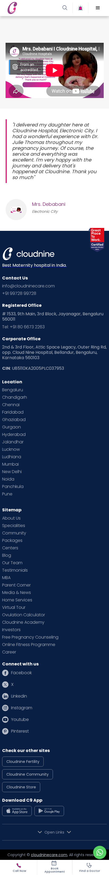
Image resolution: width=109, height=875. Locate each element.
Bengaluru (12, 390)
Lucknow (11, 449)
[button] (98, 8)
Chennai (11, 404)
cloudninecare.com (49, 854)
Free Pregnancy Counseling (30, 637)
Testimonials (15, 570)
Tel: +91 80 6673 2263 (23, 327)
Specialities (13, 525)
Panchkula (13, 486)
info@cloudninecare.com (28, 286)
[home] (30, 8)
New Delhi (12, 471)
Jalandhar (13, 442)
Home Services (17, 600)
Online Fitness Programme (28, 644)
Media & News (16, 592)
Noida (8, 479)
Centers (10, 548)
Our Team (12, 562)
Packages (12, 540)
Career (9, 652)
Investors (11, 629)
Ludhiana (11, 457)
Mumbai (10, 464)
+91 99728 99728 (19, 293)
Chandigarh (14, 397)
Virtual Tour (13, 607)
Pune (7, 494)
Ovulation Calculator (23, 615)
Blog (6, 555)
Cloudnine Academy (23, 622)
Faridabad (13, 412)
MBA (6, 577)
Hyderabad (14, 434)
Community (14, 533)
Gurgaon (11, 427)
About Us (11, 518)
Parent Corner (16, 585)
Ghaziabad (14, 419)
